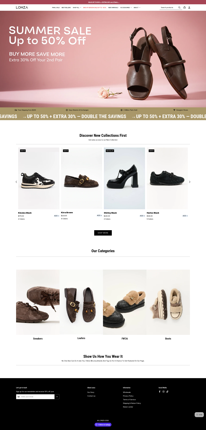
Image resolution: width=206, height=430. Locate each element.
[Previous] (16, 182)
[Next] (190, 182)
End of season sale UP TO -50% (94, 7)
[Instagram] (163, 391)
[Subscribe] (57, 396)
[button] (184, 7)
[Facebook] (160, 391)
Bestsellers (66, 7)
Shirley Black (110, 213)
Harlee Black (153, 213)
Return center (128, 407)
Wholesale (127, 392)
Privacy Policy (128, 396)
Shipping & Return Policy (132, 403)
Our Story (90, 392)
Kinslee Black (25, 213)
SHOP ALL (76, 7)
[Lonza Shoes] (22, 7)
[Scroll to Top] (201, 420)
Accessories (125, 7)
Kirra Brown (67, 212)
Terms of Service (129, 400)
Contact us (91, 396)
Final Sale (56, 7)
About (136, 7)
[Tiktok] (167, 391)
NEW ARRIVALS (113, 7)
